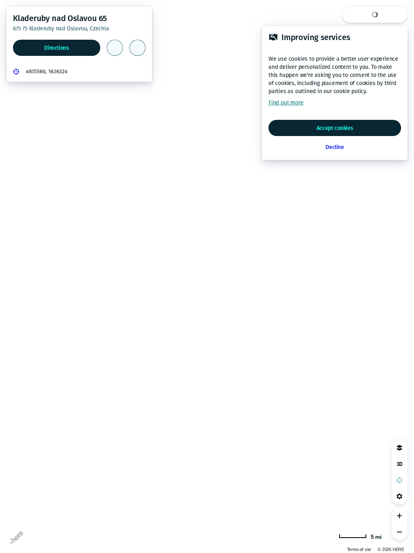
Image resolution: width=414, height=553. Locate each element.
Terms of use (323, 549)
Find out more (285, 102)
